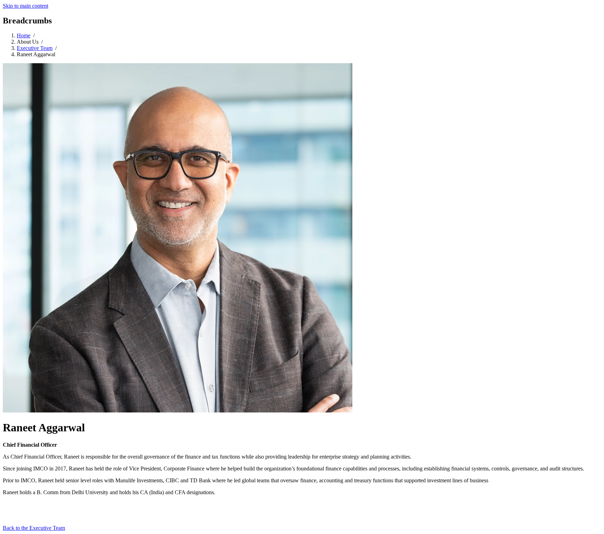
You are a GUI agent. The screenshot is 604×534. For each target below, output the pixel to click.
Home (23, 35)
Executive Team (34, 48)
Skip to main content (25, 6)
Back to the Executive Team (34, 528)
